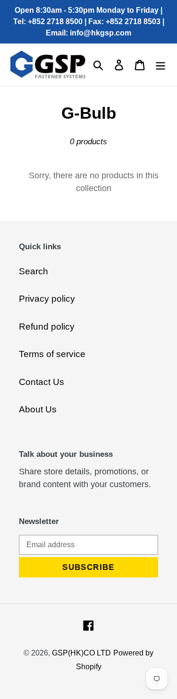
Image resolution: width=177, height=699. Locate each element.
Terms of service (52, 354)
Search (33, 271)
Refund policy (47, 327)
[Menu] (160, 65)
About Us (38, 409)
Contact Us (41, 382)
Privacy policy (47, 299)
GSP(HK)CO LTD (81, 653)
